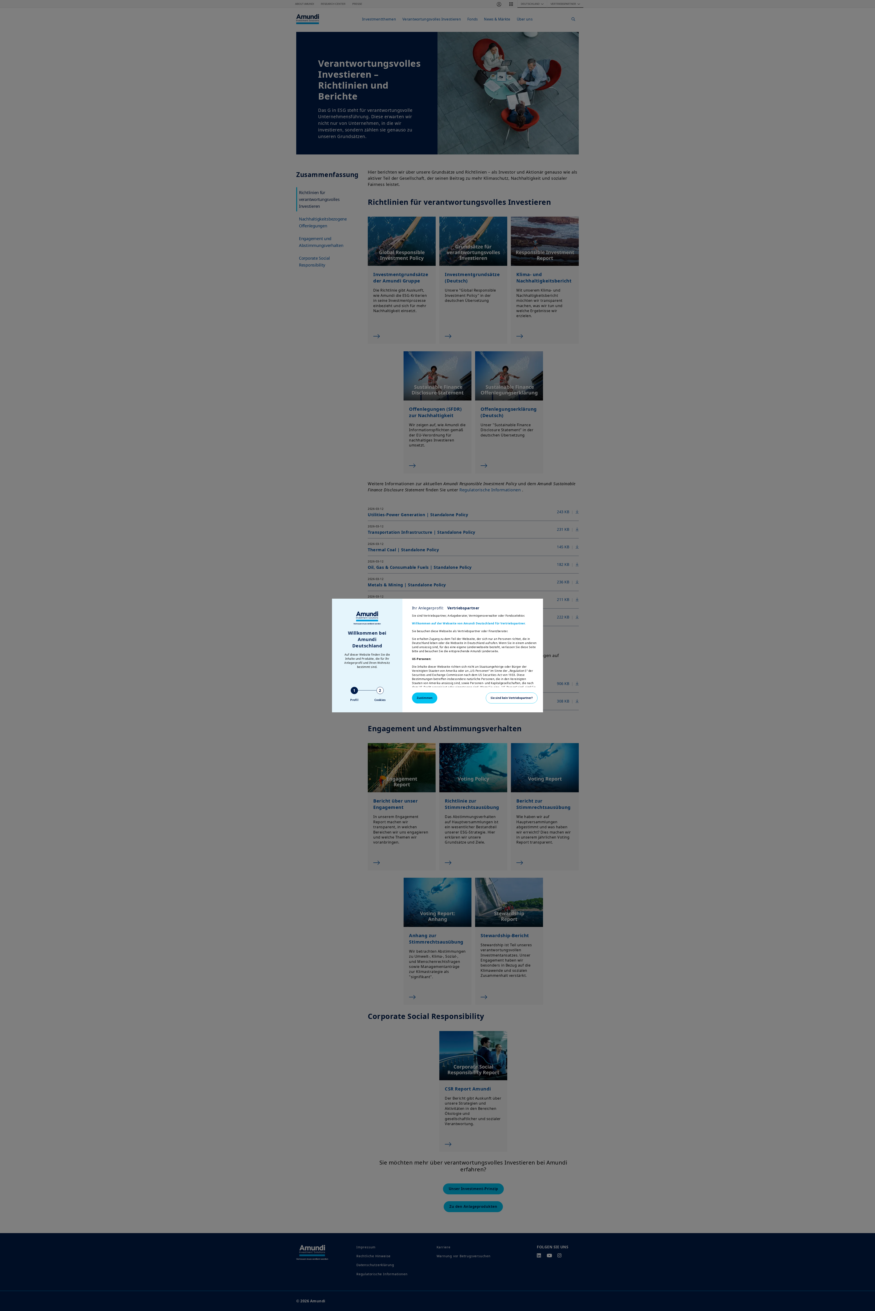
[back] (862, 678)
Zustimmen (424, 698)
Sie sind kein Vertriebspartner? (512, 698)
